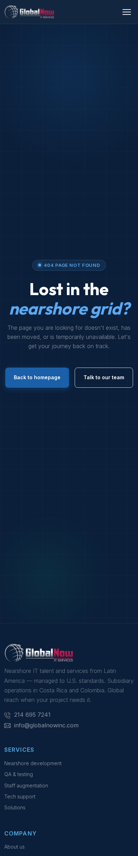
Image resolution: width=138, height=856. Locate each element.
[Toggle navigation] (127, 12)
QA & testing (18, 774)
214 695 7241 (32, 714)
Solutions (14, 807)
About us (14, 847)
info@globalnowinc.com (46, 725)
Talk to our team (104, 377)
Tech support (19, 796)
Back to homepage (37, 377)
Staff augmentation (26, 785)
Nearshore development (33, 763)
